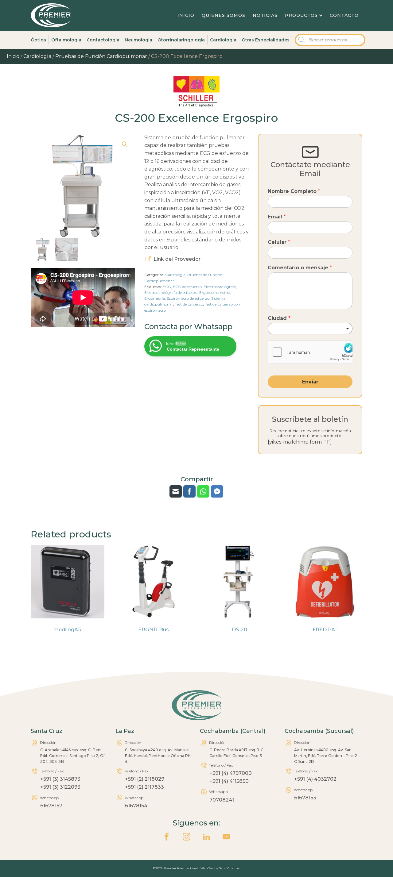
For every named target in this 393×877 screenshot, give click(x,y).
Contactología (103, 40)
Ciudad (279, 318)
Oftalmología (66, 40)
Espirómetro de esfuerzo (188, 298)
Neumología (138, 40)
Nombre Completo (294, 191)
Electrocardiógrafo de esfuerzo (170, 292)
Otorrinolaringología (181, 40)
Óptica (38, 40)
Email (277, 217)
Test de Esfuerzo (189, 304)
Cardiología (223, 40)
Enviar (310, 382)
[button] (124, 144)
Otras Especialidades (266, 40)
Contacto (344, 15)
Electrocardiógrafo (220, 286)
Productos (301, 15)
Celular (279, 242)
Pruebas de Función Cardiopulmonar (101, 56)
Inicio (185, 15)
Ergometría (154, 298)
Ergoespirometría (214, 292)
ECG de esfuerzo (187, 286)
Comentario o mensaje (300, 268)
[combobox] (310, 328)
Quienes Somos (223, 15)
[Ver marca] (196, 107)
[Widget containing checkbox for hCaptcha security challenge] (310, 352)
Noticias (265, 15)
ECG (167, 286)
